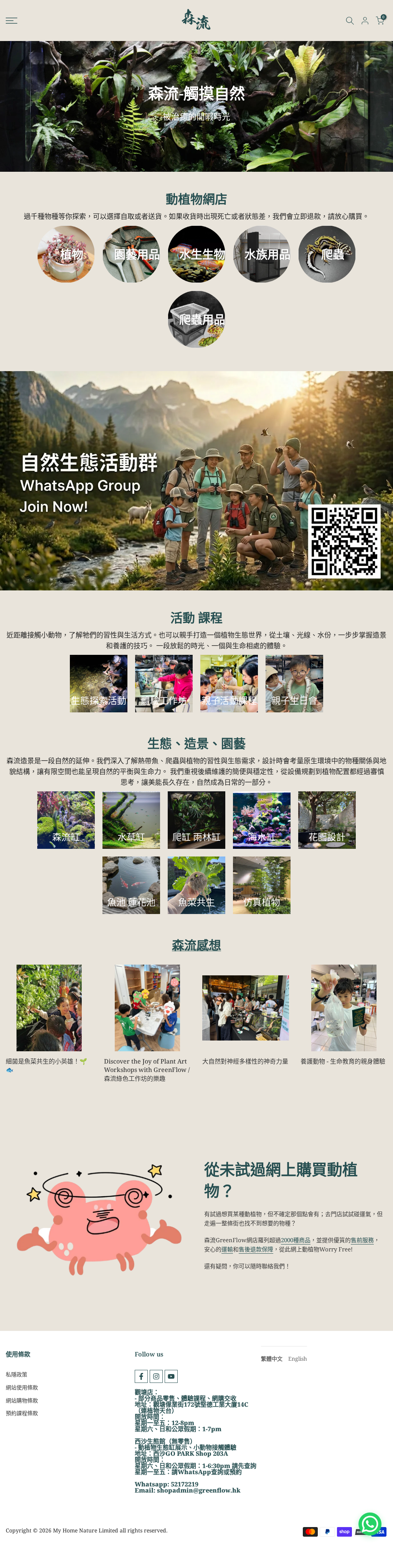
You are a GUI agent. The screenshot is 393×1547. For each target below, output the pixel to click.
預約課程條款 (22, 1413)
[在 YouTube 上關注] (171, 1376)
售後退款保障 (256, 1249)
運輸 (227, 1249)
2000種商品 (295, 1240)
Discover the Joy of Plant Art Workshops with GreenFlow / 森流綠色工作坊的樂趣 (147, 1070)
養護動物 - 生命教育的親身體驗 (343, 1061)
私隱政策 (16, 1374)
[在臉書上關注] (141, 1376)
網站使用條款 (22, 1387)
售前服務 (362, 1240)
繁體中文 (271, 1358)
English (297, 1358)
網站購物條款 (22, 1400)
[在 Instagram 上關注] (156, 1376)
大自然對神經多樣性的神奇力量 (245, 1061)
